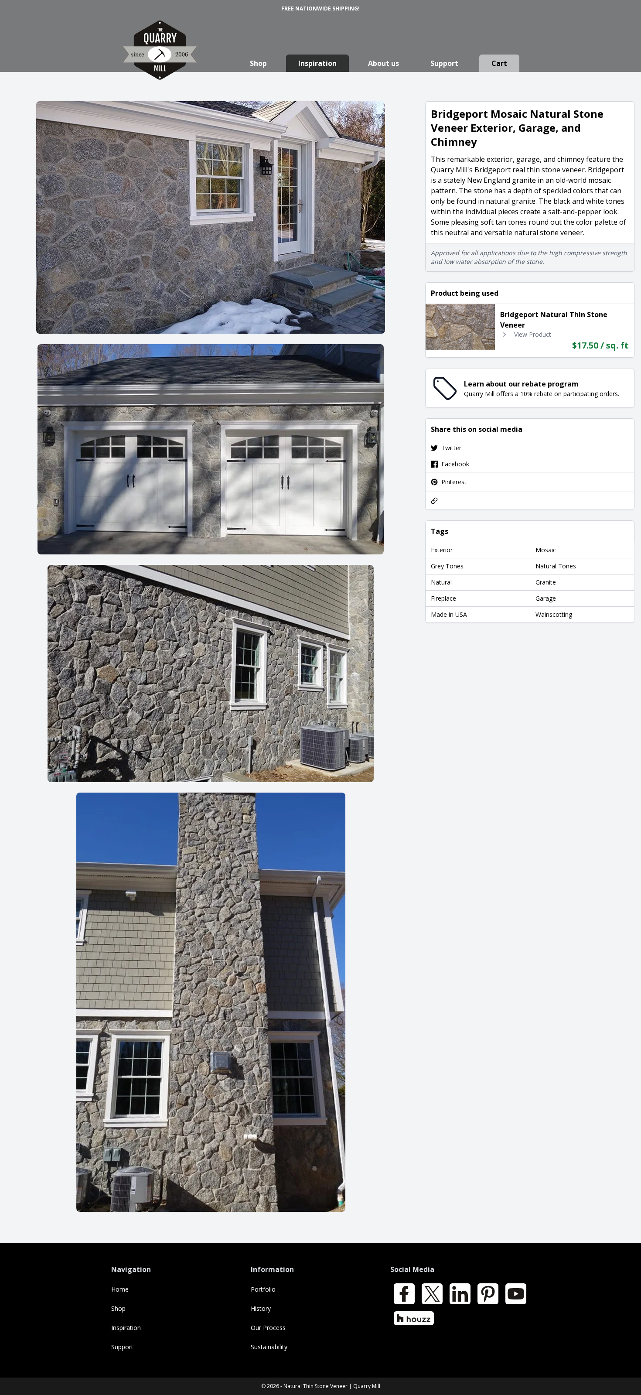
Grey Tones (447, 566)
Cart (499, 63)
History (261, 1308)
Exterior (442, 550)
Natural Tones (555, 566)
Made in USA (449, 614)
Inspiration (317, 63)
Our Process (268, 1327)
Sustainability (269, 1347)
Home (120, 1289)
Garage (545, 598)
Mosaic (545, 550)
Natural (441, 582)
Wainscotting (553, 614)
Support (444, 63)
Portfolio (263, 1289)
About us (383, 63)
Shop (258, 63)
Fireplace (443, 598)
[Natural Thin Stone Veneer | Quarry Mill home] (160, 59)
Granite (545, 582)
